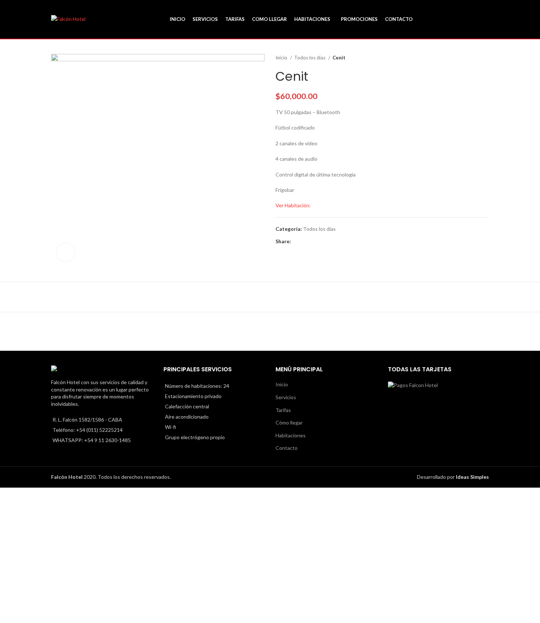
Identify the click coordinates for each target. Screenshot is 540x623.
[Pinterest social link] (314, 241)
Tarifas (283, 410)
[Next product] (485, 58)
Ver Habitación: (293, 205)
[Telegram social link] (331, 241)
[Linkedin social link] (322, 241)
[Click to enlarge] (66, 252)
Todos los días (310, 58)
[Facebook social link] (297, 241)
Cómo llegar (289, 422)
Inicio (282, 58)
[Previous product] (470, 58)
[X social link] (305, 241)
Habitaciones (291, 435)
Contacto (287, 448)
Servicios (286, 397)
